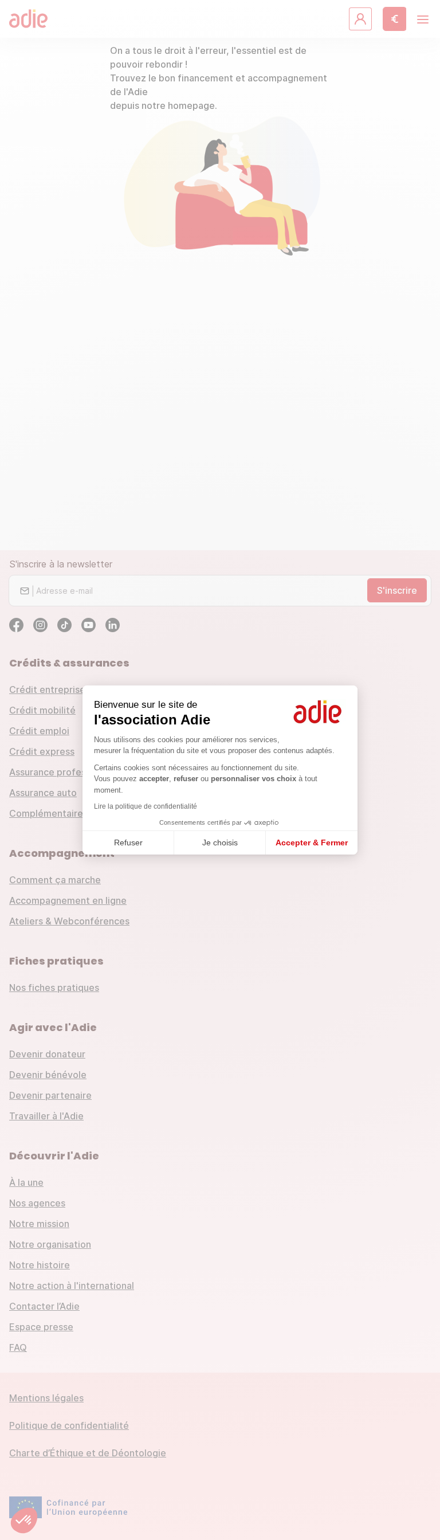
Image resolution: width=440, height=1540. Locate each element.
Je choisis (220, 842)
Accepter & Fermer (312, 842)
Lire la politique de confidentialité (145, 806)
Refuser (128, 842)
